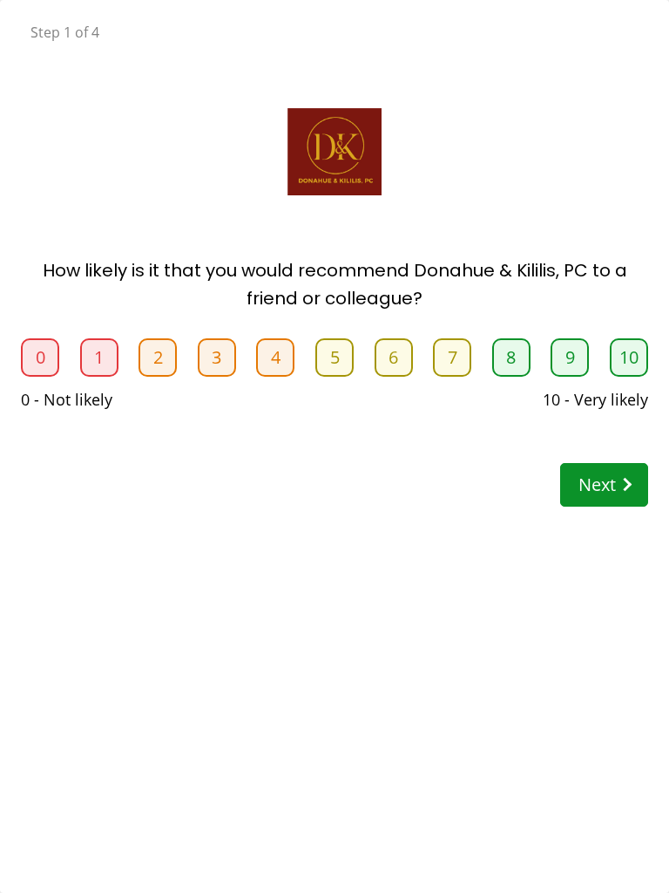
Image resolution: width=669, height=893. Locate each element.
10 (629, 357)
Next (599, 484)
